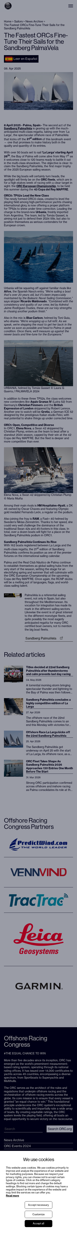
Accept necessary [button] (38, 1204)
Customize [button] (38, 1214)
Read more (12, 1195)
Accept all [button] (38, 1223)
